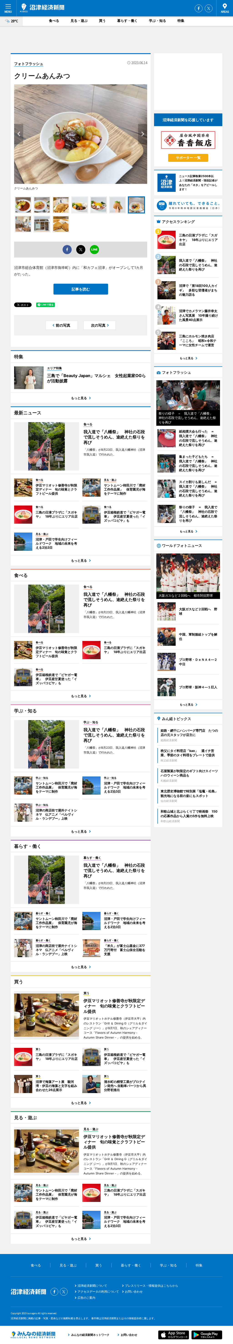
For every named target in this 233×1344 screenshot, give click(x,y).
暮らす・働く (127, 20)
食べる (54, 20)
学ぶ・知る (157, 20)
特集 (180, 20)
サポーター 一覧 (188, 158)
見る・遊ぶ (79, 20)
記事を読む (81, 289)
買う (102, 20)
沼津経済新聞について (92, 1285)
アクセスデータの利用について (98, 1291)
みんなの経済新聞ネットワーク (33, 1334)
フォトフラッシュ (28, 63)
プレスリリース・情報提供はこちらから (151, 1285)
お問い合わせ (134, 1291)
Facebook (199, 8)
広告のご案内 (86, 1297)
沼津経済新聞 (42, 8)
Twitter (209, 8)
